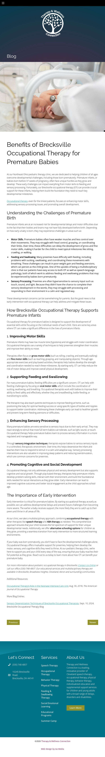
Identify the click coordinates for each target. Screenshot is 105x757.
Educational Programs (47, 714)
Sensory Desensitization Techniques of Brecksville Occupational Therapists (43, 603)
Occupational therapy (17, 201)
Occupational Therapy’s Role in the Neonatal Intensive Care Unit (37, 585)
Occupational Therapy (48, 673)
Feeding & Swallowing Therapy (46, 694)
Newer (93, 622)
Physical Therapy (50, 685)
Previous (13, 622)
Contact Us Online (87, 565)
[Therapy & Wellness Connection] (52, 14)
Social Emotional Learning (49, 705)
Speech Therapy (49, 665)
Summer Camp (49, 720)
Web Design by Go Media (52, 749)
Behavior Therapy (50, 679)
